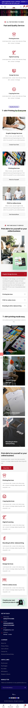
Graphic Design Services (9, 274)
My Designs (4, 666)
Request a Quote (5, 674)
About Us (3, 643)
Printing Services (14, 38)
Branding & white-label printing (11, 306)
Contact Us (4, 651)
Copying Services (14, 93)
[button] (7, 468)
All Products (4, 671)
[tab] (14, 274)
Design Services (14, 75)
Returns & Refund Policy (7, 654)
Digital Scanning (14, 57)
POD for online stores (9, 300)
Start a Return (4, 648)
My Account (4, 663)
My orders (3, 668)
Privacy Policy (5, 646)
